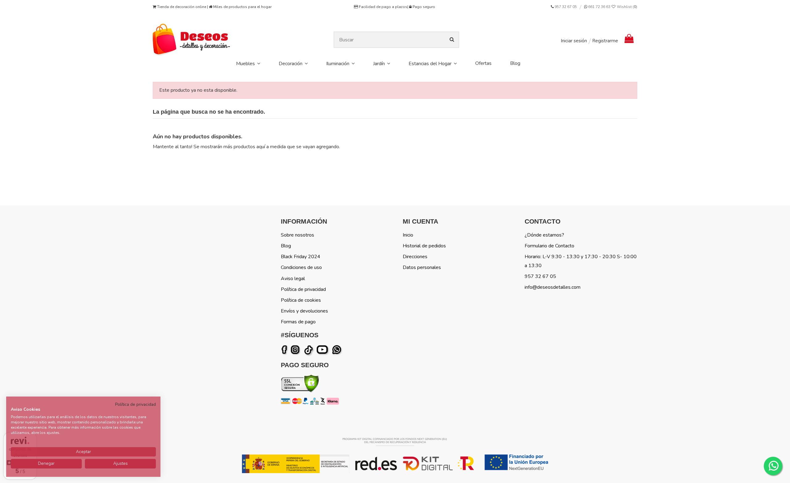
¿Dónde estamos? (544, 235)
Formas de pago (298, 321)
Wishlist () (626, 6)
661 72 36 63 (598, 6)
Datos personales (422, 267)
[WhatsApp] (337, 349)
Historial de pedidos (424, 245)
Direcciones (415, 256)
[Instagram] (296, 349)
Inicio (408, 235)
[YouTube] (323, 349)
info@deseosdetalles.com (552, 287)
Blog (286, 245)
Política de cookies (301, 300)
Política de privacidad (303, 289)
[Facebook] (285, 349)
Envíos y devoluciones (304, 311)
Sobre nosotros (297, 235)
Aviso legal (293, 278)
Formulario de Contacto (549, 245)
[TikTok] (309, 349)
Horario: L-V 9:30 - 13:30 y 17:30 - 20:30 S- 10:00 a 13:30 (581, 261)
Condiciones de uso (301, 267)
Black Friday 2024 (300, 256)
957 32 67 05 (566, 6)
